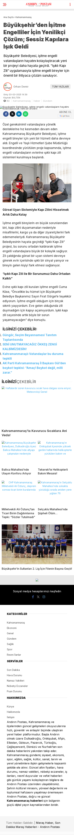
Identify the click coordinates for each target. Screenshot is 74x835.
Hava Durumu (14, 675)
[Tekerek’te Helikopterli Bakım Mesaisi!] (55, 453)
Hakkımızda (13, 711)
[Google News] (64, 116)
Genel (10, 633)
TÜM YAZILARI (60, 86)
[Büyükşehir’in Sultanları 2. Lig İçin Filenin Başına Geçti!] (37, 544)
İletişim (10, 717)
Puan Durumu (14, 691)
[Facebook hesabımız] (33, 597)
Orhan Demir (20, 86)
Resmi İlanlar (14, 654)
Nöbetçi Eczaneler (17, 685)
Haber (37, 100)
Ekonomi (12, 627)
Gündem (47, 100)
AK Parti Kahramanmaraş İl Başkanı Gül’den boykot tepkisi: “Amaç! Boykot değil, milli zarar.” (34, 367)
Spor (9, 649)
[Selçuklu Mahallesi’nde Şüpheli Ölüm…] (55, 493)
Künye (10, 706)
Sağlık (10, 644)
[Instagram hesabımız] (44, 597)
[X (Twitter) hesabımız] (38, 597)
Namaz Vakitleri (15, 680)
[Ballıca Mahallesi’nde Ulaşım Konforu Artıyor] (19, 453)
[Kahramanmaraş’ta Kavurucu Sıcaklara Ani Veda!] (37, 406)
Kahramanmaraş (22, 100)
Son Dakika (13, 669)
